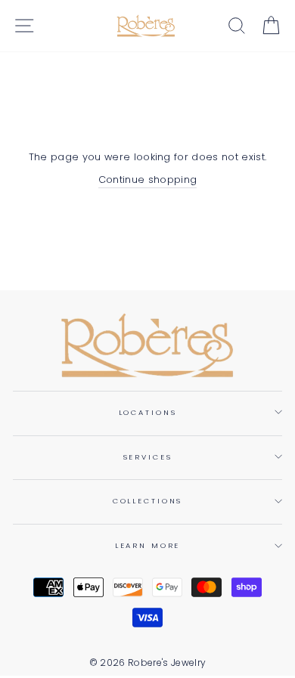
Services (147, 457)
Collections (148, 501)
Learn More (148, 545)
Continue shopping (147, 179)
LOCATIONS (148, 412)
